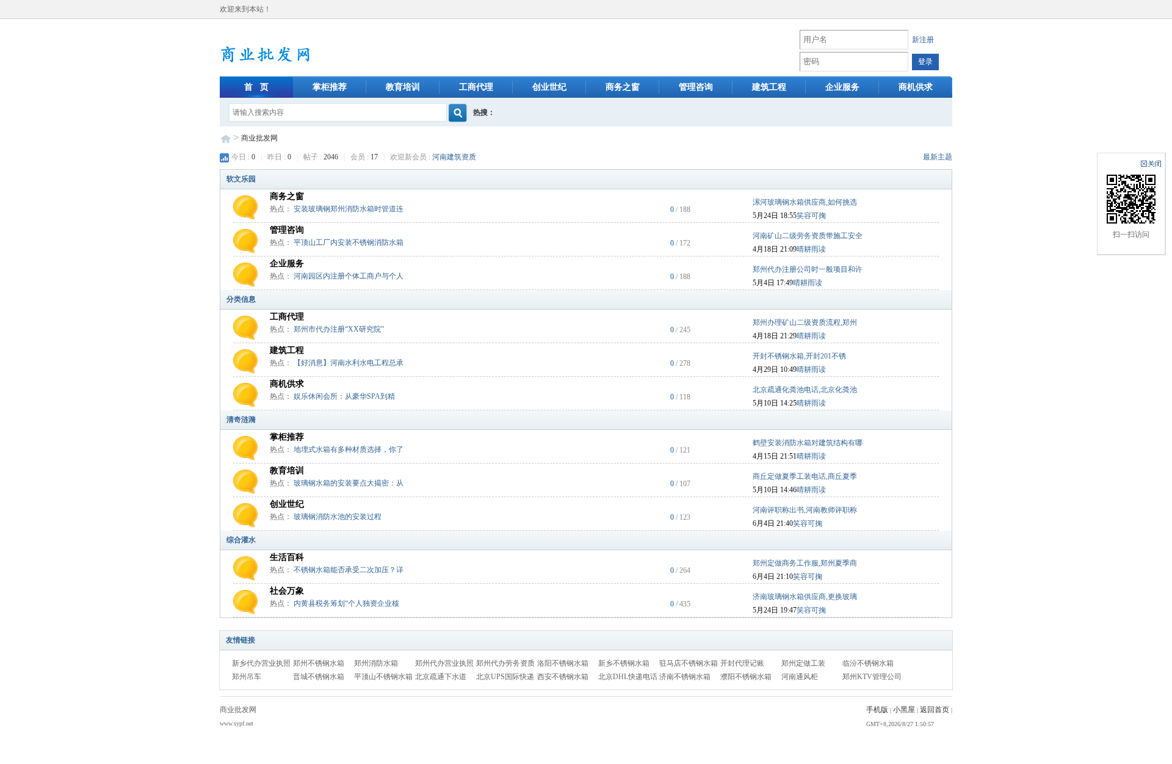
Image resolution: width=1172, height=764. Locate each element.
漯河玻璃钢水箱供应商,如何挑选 (805, 202)
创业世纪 (549, 87)
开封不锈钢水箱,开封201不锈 (799, 356)
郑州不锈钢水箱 (318, 663)
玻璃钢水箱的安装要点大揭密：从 (348, 483)
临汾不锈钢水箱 (868, 663)
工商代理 (476, 87)
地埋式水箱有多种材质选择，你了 (348, 449)
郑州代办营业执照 (444, 663)
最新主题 (937, 157)
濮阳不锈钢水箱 (746, 676)
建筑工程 (769, 87)
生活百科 (287, 557)
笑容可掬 (811, 215)
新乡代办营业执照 (261, 663)
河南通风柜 (799, 676)
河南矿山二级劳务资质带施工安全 (808, 235)
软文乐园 (241, 179)
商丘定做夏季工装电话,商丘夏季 (805, 476)
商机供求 (916, 87)
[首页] (283, 51)
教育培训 (403, 87)
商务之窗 (623, 87)
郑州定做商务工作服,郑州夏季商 (805, 563)
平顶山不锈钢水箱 (383, 676)
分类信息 (241, 299)
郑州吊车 (246, 676)
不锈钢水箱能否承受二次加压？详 (348, 570)
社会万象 (287, 590)
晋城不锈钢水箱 (318, 676)
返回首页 (934, 709)
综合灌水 (241, 540)
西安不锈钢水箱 (562, 676)
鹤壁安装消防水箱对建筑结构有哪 (808, 442)
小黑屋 (904, 709)
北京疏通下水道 (440, 676)
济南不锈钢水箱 (685, 676)
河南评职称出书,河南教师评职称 (805, 510)
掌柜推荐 (330, 87)
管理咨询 (696, 87)
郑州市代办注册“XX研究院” (339, 329)
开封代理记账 (742, 663)
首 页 (256, 87)
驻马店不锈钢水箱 (688, 663)
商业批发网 (259, 138)
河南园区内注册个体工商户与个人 (348, 276)
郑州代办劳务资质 (505, 663)
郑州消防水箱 (376, 663)
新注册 (923, 39)
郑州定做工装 (803, 663)
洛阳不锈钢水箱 (562, 663)
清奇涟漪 (241, 419)
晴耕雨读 (811, 249)
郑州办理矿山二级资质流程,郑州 (805, 322)
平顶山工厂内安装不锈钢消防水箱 (348, 242)
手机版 (877, 709)
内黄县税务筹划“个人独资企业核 (346, 603)
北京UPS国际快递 (505, 676)
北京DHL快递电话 (627, 676)
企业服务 (842, 87)
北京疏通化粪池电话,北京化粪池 (805, 389)
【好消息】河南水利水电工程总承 (348, 362)
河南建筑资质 (454, 157)
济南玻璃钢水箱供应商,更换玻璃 (805, 596)
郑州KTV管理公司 (872, 676)
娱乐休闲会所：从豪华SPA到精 (344, 396)
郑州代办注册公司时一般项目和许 (808, 269)
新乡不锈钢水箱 (623, 663)
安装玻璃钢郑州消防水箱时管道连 (348, 209)
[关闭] (1151, 163)
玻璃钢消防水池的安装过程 (338, 516)
